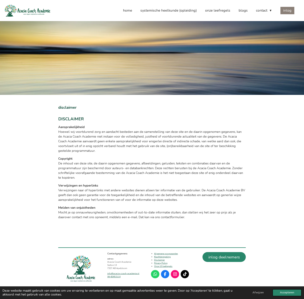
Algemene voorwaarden (166, 253)
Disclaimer (159, 260)
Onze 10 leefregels (163, 266)
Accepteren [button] (287, 292)
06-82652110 (114, 276)
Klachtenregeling (162, 256)
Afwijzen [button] (258, 292)
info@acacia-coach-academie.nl (123, 273)
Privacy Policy (160, 263)
